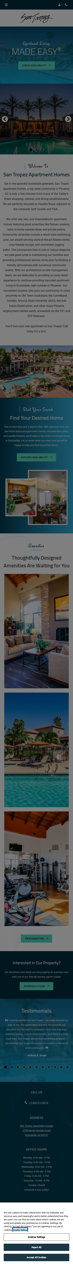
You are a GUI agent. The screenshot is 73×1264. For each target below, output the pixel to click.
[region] (36, 1233)
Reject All (36, 1247)
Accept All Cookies (36, 1257)
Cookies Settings (36, 1237)
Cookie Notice (20, 1230)
